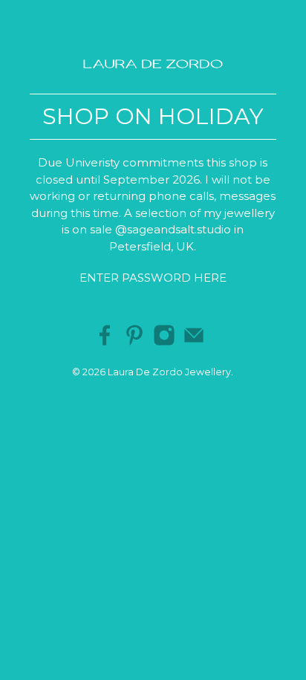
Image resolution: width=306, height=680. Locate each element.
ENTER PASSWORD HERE (153, 278)
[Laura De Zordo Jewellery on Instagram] (164, 342)
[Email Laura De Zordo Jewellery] (194, 342)
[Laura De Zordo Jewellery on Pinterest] (134, 342)
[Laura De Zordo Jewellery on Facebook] (105, 342)
